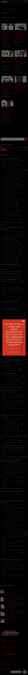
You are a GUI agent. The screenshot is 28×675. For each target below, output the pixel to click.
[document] (14, 337)
